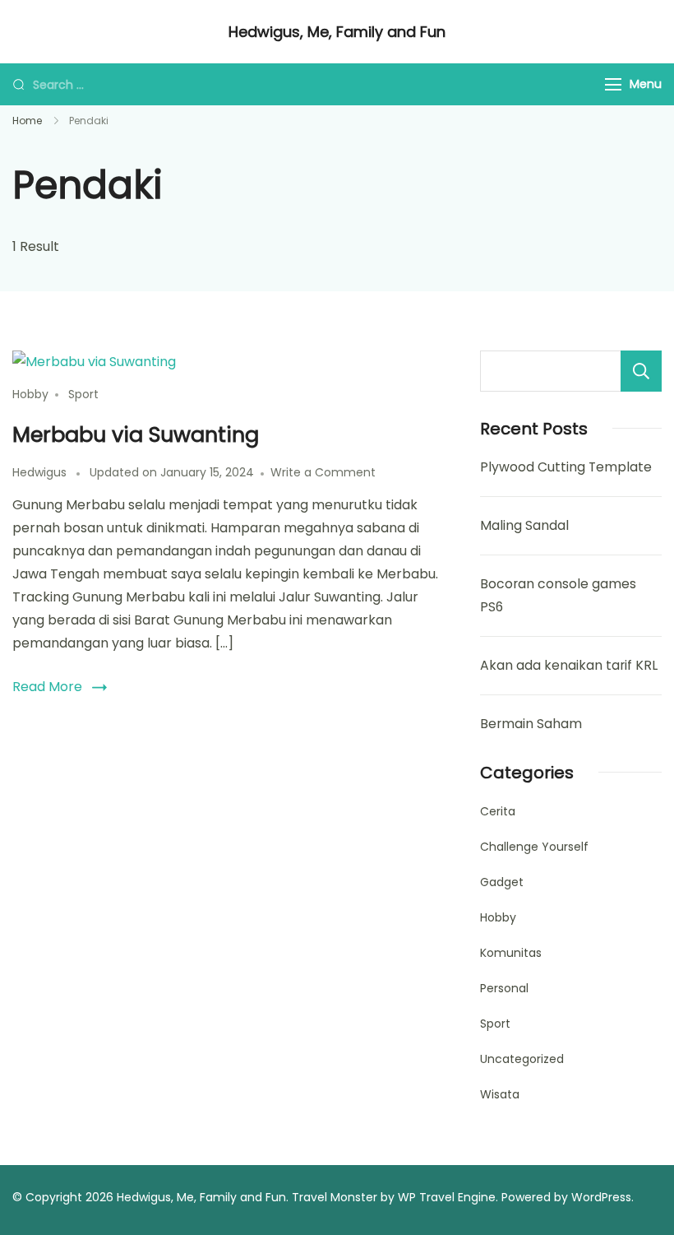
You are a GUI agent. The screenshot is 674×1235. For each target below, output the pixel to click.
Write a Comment (323, 472)
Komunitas (511, 953)
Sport (83, 394)
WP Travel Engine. (448, 1197)
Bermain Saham (531, 723)
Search (641, 371)
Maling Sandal (524, 525)
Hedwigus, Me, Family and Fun (337, 31)
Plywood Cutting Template (566, 466)
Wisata (499, 1094)
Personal (504, 988)
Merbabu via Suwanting (135, 434)
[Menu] (613, 84)
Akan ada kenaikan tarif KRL (569, 665)
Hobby (30, 394)
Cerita (497, 811)
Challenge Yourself (534, 846)
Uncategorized (522, 1059)
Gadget (502, 882)
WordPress (601, 1197)
